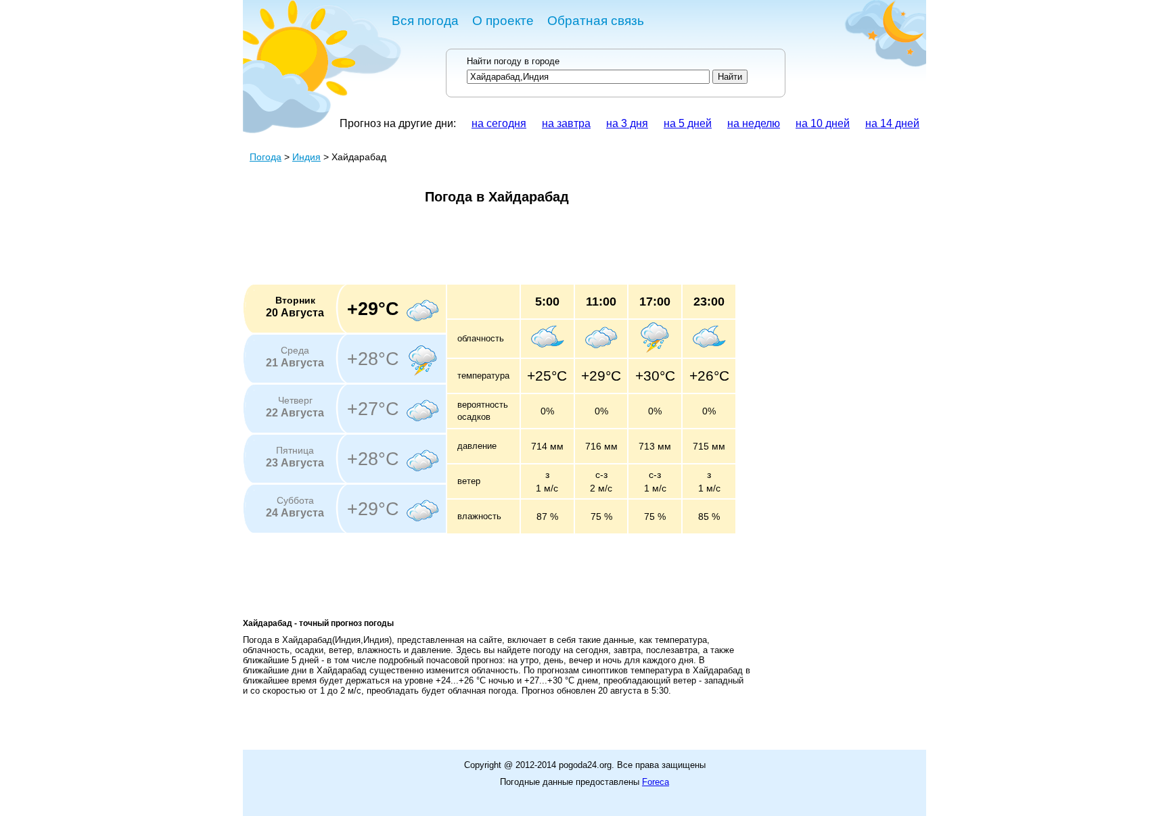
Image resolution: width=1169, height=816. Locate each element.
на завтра (566, 123)
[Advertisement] (489, 248)
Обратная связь (595, 21)
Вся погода (425, 21)
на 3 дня (627, 123)
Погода (265, 156)
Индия (306, 156)
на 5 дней (688, 123)
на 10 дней (823, 123)
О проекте (503, 21)
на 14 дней (892, 123)
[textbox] (588, 77)
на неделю (753, 123)
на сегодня (499, 123)
